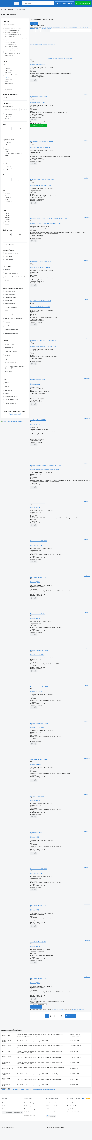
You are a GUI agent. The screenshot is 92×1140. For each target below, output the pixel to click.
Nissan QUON (35, 582)
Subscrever (36, 1007)
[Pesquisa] (24, 3)
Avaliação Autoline (29, 1112)
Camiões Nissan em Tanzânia (28, 1089)
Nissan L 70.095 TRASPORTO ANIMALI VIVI (45, 223)
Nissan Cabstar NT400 (6, 1040)
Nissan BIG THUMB (37, 655)
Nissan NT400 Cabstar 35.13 (40, 267)
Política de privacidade (30, 1106)
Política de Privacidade (58, 1009)
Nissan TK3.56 (35, 424)
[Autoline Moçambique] (6, 3)
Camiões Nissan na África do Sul (10, 1089)
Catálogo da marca (29, 1115)
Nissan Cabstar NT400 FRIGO (40, 147)
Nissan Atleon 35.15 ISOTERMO (41, 185)
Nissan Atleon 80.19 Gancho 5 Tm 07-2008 (44, 470)
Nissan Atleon (35, 384)
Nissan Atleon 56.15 (6, 1062)
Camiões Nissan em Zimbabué (46, 1089)
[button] (32, 80)
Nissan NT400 (6, 1035)
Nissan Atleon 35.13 (6, 1079)
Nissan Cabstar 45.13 (37, 64)
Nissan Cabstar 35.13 (6, 1046)
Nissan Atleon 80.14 (6, 1084)
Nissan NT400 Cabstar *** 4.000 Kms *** (44, 346)
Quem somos (6, 1103)
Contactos (5, 1109)
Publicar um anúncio (38, 125)
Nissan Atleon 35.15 (6, 1073)
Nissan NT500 (6, 1052)
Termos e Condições (30, 1103)
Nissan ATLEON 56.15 (37, 102)
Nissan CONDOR (36, 545)
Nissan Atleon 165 (7, 1068)
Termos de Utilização (78, 1009)
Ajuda (3, 1106)
